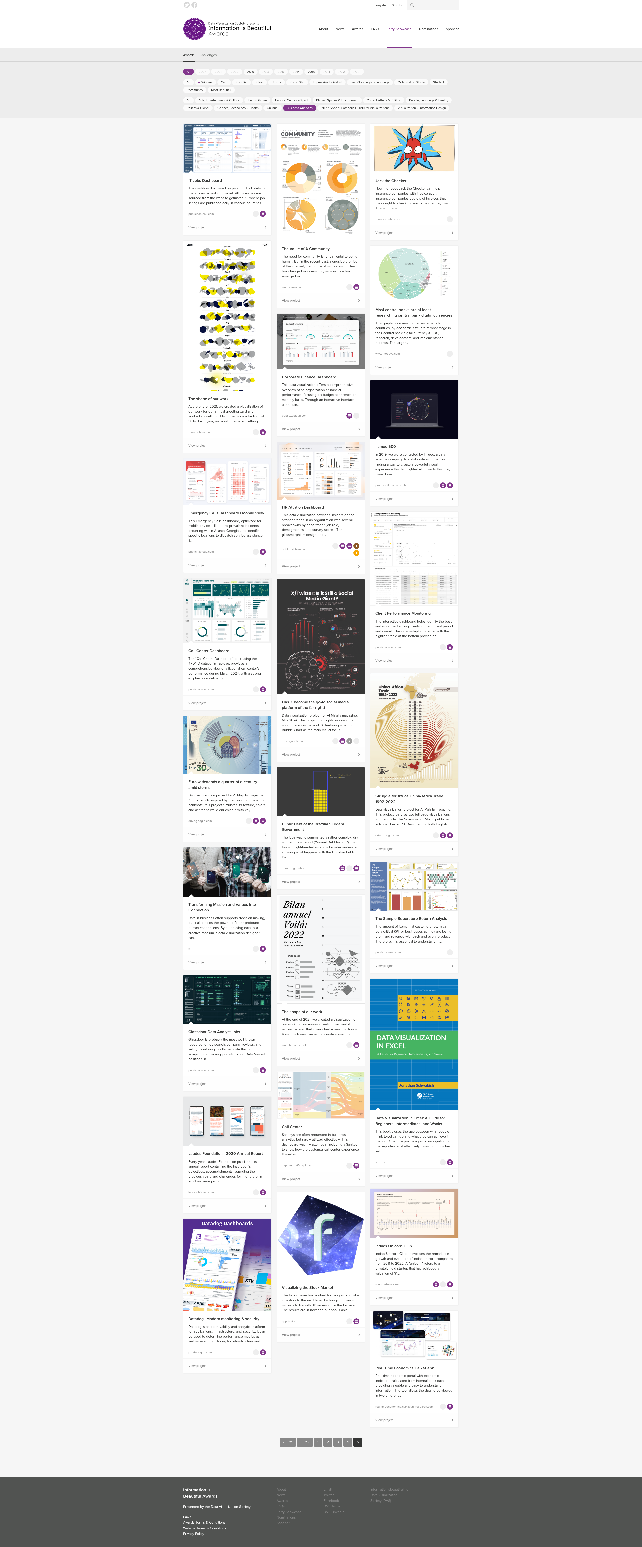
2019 (250, 72)
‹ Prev (304, 1442)
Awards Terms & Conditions (204, 1522)
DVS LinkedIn (334, 1512)
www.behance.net (200, 432)
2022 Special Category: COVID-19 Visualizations (355, 108)
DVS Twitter (333, 1506)
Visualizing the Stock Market (307, 1287)
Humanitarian (257, 100)
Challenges (208, 55)
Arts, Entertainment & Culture (219, 100)
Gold (224, 82)
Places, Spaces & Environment (337, 100)
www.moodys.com (387, 353)
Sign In (397, 5)
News (340, 29)
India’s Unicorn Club (393, 1246)
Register (381, 5)
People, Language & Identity (428, 100)
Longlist (263, 214)
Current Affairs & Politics (384, 100)
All (188, 72)
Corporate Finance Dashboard (309, 377)
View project (197, 227)
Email (328, 1489)
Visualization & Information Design (422, 108)
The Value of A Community (306, 248)
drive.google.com (293, 741)
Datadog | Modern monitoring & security (223, 1318)
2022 (235, 72)
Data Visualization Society (231, 1507)
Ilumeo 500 (385, 446)
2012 (356, 72)
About (323, 29)
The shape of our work (208, 398)
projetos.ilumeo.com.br (391, 485)
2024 (202, 72)
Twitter (187, 5)
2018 (265, 72)
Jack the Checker (391, 180)
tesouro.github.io (293, 868)
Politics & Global (198, 108)
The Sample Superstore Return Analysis (411, 918)
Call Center (292, 1126)
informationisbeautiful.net (389, 1489)
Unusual (272, 108)
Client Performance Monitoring (403, 613)
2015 (311, 72)
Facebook (194, 5)
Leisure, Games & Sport (291, 100)
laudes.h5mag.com (201, 1192)
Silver (259, 82)
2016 (296, 72)
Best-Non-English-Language (369, 82)
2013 (341, 72)
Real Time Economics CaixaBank (404, 1368)
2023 (218, 72)
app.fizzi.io (289, 1321)
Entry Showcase (399, 29)
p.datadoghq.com (200, 1352)
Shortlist (241, 82)
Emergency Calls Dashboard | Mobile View (226, 513)
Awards (357, 29)
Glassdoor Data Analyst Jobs (214, 1031)
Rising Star (297, 82)
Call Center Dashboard (208, 650)
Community (195, 90)
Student (438, 82)
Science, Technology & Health (238, 108)
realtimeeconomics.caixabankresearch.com (398, 1406)
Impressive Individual (327, 82)
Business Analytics (300, 108)
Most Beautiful (221, 90)
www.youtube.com (387, 219)
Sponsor (452, 29)
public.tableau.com (201, 214)
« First (287, 1442)
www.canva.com (292, 287)
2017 (281, 72)
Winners (207, 82)
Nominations (428, 29)
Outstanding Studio (411, 82)
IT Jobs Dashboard (205, 180)
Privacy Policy (193, 1534)
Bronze (276, 82)
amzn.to (380, 1162)
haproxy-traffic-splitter (296, 1165)
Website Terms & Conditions (204, 1528)
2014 (326, 72)
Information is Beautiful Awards (227, 29)
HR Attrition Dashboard (303, 507)
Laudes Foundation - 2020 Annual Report (225, 1153)
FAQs (375, 29)
